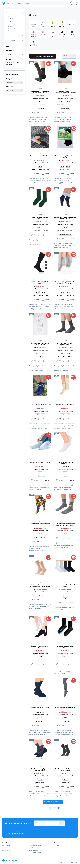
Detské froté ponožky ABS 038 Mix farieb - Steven (65, 218)
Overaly (10, 16)
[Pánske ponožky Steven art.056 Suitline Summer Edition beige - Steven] (40, 566)
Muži (7, 46)
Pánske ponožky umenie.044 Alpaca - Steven (65, 344)
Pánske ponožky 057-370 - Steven (65, 647)
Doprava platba (33, 850)
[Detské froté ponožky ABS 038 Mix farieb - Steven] (65, 198)
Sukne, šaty (11, 38)
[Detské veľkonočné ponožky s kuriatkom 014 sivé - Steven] (65, 505)
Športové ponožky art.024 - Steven (40, 647)
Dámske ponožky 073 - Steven (40, 156)
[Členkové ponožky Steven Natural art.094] (65, 137)
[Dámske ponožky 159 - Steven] (40, 505)
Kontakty (31, 848)
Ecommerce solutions (64, 862)
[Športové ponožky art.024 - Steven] (40, 627)
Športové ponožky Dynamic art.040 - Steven (40, 769)
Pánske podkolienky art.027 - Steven (40, 282)
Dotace (57, 845)
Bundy (9, 21)
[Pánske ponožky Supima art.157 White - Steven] (40, 324)
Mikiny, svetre (11, 33)
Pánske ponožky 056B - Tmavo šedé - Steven (65, 769)
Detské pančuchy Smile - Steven (65, 707)
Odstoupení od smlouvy (35, 845)
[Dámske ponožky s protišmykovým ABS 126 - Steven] (65, 72)
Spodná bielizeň (12, 19)
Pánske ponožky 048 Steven (40, 707)
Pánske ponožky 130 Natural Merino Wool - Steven (40, 92)
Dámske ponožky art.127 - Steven (40, 462)
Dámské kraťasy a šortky (13, 29)
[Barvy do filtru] (14, 82)
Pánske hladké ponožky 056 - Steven (40, 218)
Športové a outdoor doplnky (12, 58)
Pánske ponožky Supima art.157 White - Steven (40, 344)
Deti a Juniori (10, 50)
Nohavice (10, 26)
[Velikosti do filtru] (14, 90)
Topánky (9, 54)
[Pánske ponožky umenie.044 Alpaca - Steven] (65, 324)
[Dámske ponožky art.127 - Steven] (40, 443)
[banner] (7, 3)
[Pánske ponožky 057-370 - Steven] (65, 627)
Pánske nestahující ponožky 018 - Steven (65, 585)
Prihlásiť (61, 823)
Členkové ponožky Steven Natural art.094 (65, 156)
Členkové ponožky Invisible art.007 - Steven (65, 463)
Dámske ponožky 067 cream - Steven (65, 405)
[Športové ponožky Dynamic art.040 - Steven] (40, 750)
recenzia (57, 848)
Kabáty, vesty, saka (13, 24)
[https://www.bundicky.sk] (30, 10)
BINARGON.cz (74, 862)
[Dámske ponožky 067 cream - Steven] (65, 385)
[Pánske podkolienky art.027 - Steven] (40, 263)
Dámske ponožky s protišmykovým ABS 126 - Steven (65, 92)
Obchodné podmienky (35, 852)
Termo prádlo (11, 40)
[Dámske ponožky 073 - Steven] (40, 137)
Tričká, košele (11, 43)
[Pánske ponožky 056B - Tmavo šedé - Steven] (65, 750)
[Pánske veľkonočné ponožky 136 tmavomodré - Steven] (40, 385)
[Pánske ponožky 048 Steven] (40, 688)
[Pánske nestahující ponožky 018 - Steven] (65, 566)
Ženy (7, 13)
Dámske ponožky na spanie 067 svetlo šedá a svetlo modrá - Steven (65, 282)
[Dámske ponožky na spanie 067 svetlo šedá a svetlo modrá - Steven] (65, 263)
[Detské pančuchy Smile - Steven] (65, 688)
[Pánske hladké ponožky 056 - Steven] (40, 198)
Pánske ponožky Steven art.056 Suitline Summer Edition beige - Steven (40, 585)
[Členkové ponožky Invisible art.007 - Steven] (65, 443)
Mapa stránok (11, 863)
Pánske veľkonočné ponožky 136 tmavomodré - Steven (40, 405)
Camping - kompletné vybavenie (12, 63)
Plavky (9, 35)
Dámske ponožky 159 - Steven (40, 524)
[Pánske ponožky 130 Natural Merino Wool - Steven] (40, 72)
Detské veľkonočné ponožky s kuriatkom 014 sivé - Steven (65, 524)
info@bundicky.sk (15, 834)
